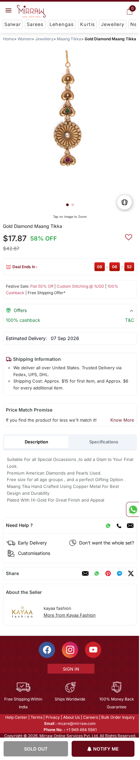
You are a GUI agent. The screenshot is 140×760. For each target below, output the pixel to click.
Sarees (35, 24)
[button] (67, 204)
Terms (36, 717)
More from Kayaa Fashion (70, 615)
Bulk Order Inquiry (117, 717)
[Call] (118, 525)
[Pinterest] (108, 573)
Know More (122, 420)
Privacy (52, 717)
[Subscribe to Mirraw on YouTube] (93, 650)
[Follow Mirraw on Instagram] (70, 650)
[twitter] (131, 573)
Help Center (16, 717)
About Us (71, 717)
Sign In (70, 669)
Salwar (12, 24)
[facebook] (119, 573)
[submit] (128, 236)
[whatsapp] (96, 573)
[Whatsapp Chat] (132, 509)
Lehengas (61, 24)
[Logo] (31, 11)
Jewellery (112, 24)
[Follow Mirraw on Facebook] (46, 650)
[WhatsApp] (108, 525)
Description (36, 441)
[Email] (130, 525)
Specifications (103, 441)
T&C (129, 320)
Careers (90, 717)
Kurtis (87, 24)
